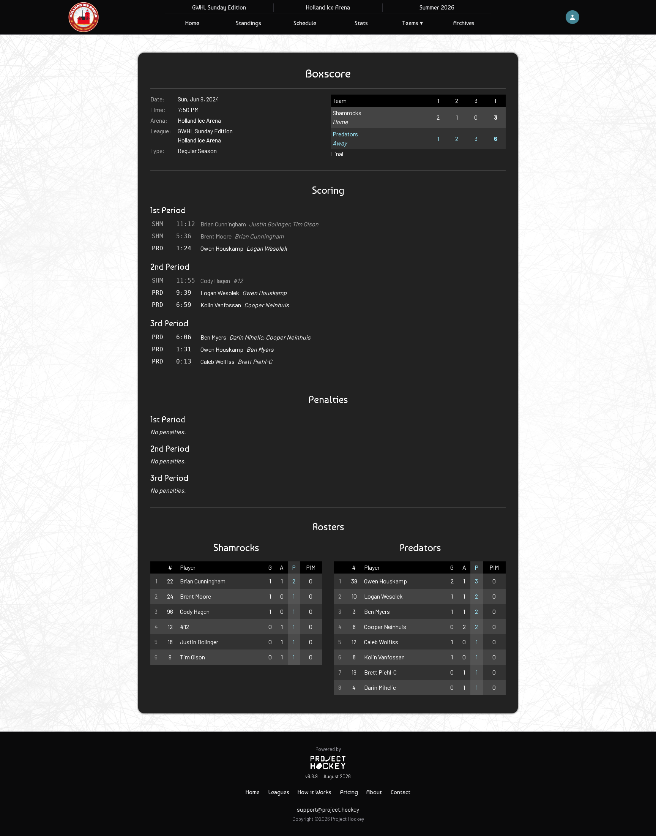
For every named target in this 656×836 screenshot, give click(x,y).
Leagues (278, 792)
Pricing (349, 792)
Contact (400, 792)
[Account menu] (572, 17)
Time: (158, 109)
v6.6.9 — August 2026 (328, 776)
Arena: (158, 120)
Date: (157, 99)
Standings (248, 23)
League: (160, 130)
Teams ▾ (412, 23)
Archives (464, 23)
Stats (361, 23)
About (374, 792)
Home (192, 23)
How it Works (314, 792)
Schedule (304, 23)
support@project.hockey (328, 809)
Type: (157, 150)
